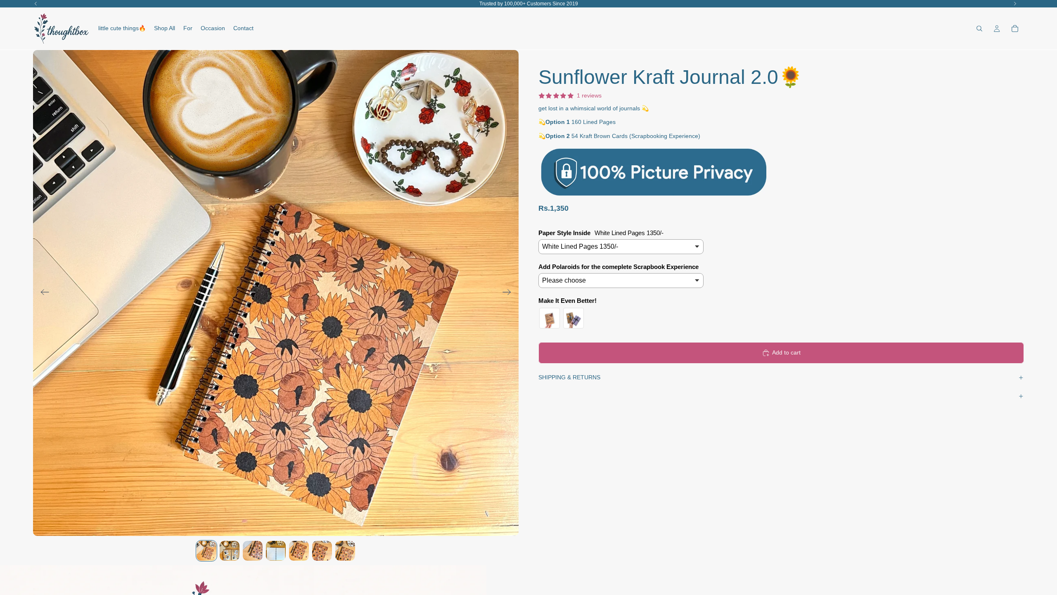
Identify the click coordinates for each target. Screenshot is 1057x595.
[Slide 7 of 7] (345, 551)
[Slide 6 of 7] (322, 551)
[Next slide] (509, 293)
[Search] (979, 28)
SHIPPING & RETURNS (569, 377)
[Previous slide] (42, 293)
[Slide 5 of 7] (299, 551)
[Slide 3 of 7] (253, 551)
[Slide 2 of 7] (229, 551)
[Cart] (1015, 28)
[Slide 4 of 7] (276, 551)
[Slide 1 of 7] (206, 551)
